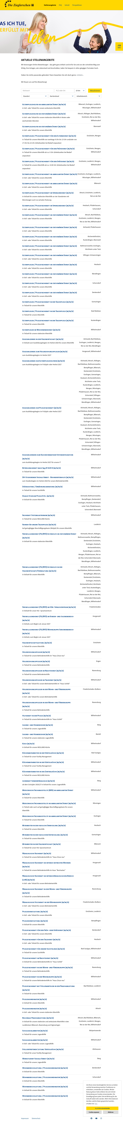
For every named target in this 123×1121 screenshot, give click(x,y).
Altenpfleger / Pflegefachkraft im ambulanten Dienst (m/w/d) (49, 174)
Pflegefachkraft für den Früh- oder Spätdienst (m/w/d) (46, 930)
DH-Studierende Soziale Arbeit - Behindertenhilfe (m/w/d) (47, 477)
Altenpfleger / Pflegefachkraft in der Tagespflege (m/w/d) (48, 302)
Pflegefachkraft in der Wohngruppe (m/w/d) (42, 977)
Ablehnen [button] (110, 1112)
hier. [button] (96, 1104)
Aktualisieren (95, 90)
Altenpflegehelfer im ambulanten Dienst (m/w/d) (44, 104)
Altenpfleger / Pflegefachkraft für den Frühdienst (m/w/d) (48, 148)
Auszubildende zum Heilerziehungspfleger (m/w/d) (44, 351)
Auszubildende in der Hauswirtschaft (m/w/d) (42, 339)
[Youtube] (96, 1118)
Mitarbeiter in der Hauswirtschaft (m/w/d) (41, 844)
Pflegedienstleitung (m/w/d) (35, 911)
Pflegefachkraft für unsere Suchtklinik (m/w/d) (43, 949)
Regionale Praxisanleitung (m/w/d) (38, 1018)
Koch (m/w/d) (28, 743)
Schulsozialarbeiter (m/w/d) (35, 1030)
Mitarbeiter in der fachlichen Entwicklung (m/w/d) (45, 835)
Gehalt (67, 5)
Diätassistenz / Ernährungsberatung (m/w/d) (42, 486)
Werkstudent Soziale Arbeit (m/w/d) (38, 1058)
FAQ (60, 5)
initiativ (79, 75)
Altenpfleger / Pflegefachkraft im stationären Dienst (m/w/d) (49, 215)
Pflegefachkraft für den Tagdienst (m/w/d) (41, 939)
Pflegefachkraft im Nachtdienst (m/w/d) (40, 958)
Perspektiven (77, 5)
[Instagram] (101, 1118)
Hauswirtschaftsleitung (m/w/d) (37, 642)
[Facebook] (91, 1118)
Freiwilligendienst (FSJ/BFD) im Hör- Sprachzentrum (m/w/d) (49, 607)
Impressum (25, 1118)
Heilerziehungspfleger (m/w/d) (36, 652)
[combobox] (80, 91)
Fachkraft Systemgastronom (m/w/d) (38, 515)
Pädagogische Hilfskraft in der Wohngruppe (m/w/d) (45, 902)
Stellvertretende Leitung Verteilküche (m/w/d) (43, 1049)
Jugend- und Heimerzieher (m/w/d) (37, 725)
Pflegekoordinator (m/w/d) (34, 999)
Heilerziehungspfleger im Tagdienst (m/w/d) (41, 680)
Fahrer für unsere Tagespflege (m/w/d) (39, 524)
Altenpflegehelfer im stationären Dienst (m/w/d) (44, 114)
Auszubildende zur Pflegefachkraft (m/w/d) (41, 408)
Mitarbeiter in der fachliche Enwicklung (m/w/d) (44, 825)
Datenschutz (36, 1118)
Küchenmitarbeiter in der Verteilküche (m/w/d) (43, 753)
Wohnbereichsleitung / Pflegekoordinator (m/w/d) (45, 1068)
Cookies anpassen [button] (94, 1112)
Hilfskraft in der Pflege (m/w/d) (36, 715)
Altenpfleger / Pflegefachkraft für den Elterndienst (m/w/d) (49, 136)
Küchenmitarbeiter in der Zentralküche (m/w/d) (43, 771)
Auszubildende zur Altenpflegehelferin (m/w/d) (43, 361)
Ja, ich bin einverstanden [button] (102, 1108)
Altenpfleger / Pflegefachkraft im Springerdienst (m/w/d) (48, 193)
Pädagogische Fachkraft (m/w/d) (36, 853)
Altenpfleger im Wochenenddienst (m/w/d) (41, 330)
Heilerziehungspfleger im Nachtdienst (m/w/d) (43, 670)
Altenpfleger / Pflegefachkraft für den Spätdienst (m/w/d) (48, 161)
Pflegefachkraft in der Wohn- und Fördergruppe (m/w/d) (47, 967)
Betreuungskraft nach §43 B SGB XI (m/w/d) (41, 468)
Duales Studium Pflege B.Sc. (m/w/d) (38, 496)
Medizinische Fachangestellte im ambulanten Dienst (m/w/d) (49, 803)
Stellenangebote (50, 5)
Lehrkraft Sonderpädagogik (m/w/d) (38, 781)
